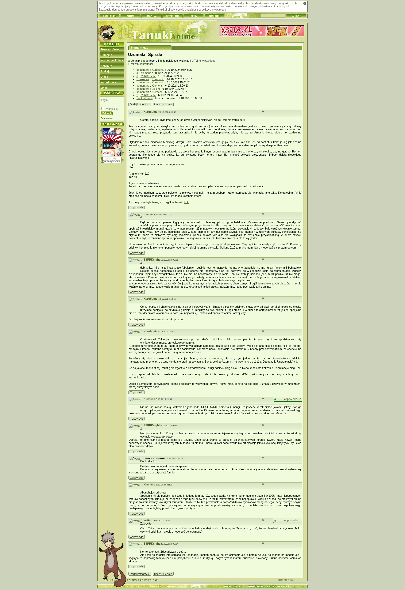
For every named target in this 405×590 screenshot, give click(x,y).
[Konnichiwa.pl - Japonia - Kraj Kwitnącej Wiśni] (112, 140)
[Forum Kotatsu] (112, 133)
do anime (136, 60)
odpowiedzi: (292, 399)
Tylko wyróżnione (204, 60)
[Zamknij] (304, 3)
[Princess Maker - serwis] (112, 155)
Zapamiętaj (111, 108)
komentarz (142, 69)
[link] (186, 202)
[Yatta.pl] (262, 31)
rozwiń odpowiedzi (142, 63)
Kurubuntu (158, 69)
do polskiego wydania (175, 60)
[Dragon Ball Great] (112, 148)
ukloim (156, 88)
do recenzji (152, 60)
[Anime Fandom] (112, 162)
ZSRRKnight (148, 76)
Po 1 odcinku (144, 98)
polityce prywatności (214, 9)
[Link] (142, 111)
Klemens (145, 73)
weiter (147, 520)
